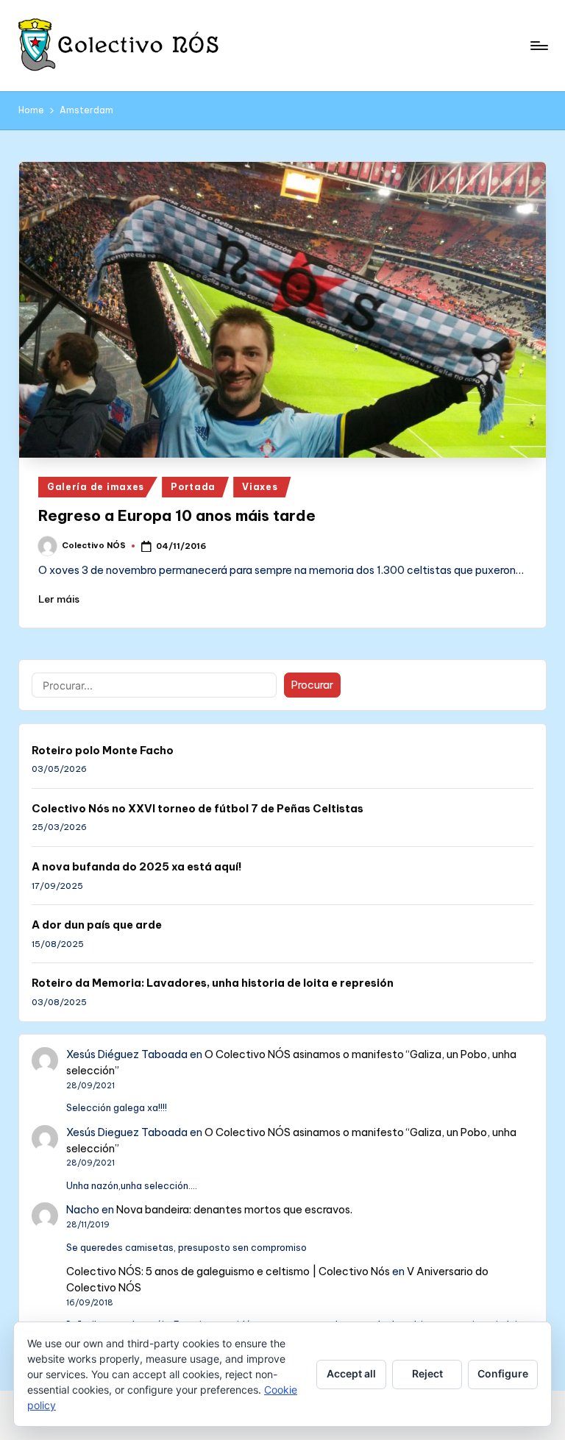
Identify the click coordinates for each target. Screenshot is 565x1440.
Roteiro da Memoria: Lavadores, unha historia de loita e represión (213, 983)
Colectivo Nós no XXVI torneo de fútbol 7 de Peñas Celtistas (197, 808)
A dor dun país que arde (97, 925)
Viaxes (259, 486)
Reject (427, 1373)
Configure (502, 1373)
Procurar (312, 685)
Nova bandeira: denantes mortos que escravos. (234, 1209)
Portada (193, 486)
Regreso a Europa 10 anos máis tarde (177, 515)
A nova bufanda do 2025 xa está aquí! (137, 866)
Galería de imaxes (95, 486)
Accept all (351, 1373)
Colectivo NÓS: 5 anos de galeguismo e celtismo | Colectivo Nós (228, 1271)
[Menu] (538, 45)
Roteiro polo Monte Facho (103, 750)
